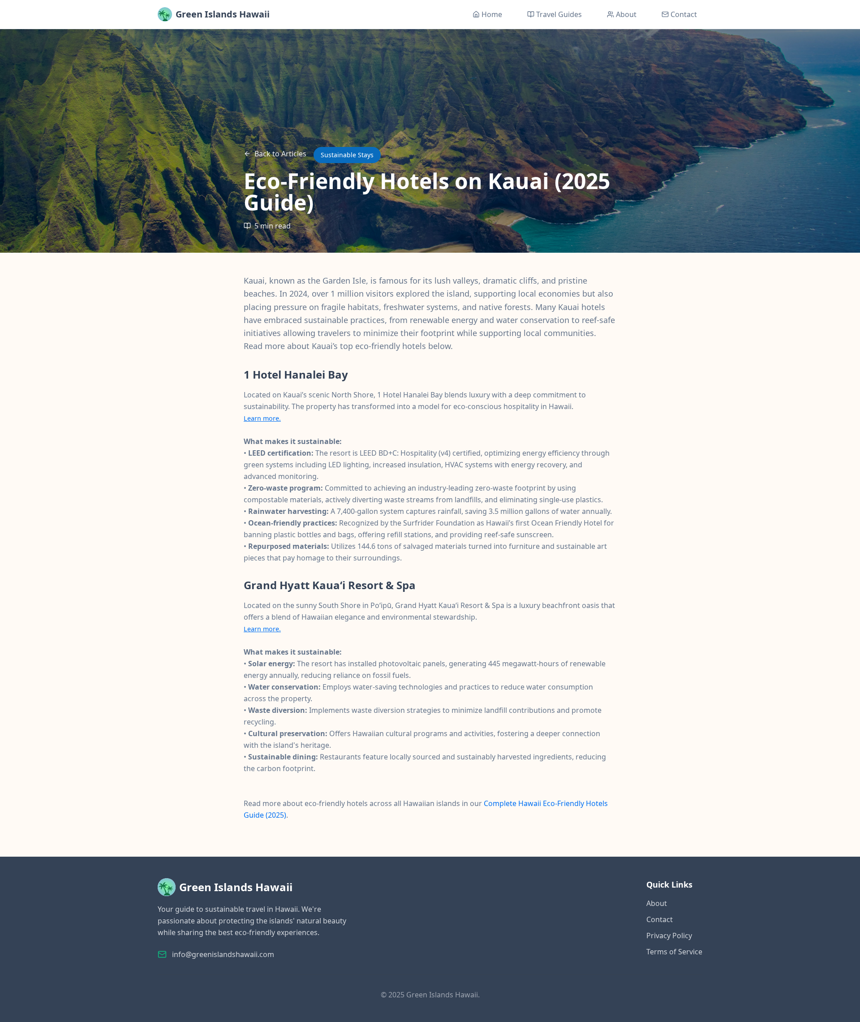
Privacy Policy (669, 935)
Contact (659, 919)
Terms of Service (674, 952)
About (656, 903)
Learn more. (262, 418)
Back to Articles (280, 154)
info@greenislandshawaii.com (223, 954)
